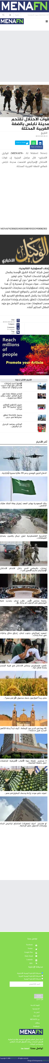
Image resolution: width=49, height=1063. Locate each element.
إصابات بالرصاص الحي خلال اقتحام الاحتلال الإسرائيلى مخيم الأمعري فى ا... (23, 569)
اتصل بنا (36, 1012)
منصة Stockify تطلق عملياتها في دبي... (12, 416)
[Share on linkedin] (40, 143)
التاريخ (44, 133)
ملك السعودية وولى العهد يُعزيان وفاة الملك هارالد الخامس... (23, 505)
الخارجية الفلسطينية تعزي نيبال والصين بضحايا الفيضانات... (23, 537)
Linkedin (30, 959)
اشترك (39, 995)
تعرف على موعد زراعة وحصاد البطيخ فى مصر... (25, 793)
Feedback (36, 1026)
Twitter (30, 948)
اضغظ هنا (25, 1048)
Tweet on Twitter (21, 142)
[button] (10, 15)
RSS (31, 963)
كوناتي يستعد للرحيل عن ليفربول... (12, 425)
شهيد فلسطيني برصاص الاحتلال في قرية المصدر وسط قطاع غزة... (23, 667)
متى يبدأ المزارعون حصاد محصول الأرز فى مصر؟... (25, 698)
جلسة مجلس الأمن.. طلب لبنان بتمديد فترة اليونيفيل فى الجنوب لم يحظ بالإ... (23, 602)
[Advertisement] (24, 56)
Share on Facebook (36, 147)
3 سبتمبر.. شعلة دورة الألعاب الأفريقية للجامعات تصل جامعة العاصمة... (23, 762)
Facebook (29, 944)
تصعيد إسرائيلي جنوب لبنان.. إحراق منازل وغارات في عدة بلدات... (23, 634)
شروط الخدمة (35, 1005)
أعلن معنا (36, 1016)
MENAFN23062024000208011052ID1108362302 (23, 229)
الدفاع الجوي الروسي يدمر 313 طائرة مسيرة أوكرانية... (24, 473)
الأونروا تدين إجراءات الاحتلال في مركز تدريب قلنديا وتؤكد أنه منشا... (11, 385)
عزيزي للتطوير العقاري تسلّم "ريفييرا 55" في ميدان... (12, 407)
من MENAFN (34, 1019)
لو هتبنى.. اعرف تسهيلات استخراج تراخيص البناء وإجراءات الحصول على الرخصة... (23, 825)
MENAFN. (14, 1058)
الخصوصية (35, 1008)
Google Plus (28, 952)
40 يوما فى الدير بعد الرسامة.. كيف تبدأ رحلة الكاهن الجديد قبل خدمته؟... (23, 729)
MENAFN (16, 153)
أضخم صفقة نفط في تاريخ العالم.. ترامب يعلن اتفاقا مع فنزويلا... (11, 396)
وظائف (37, 1023)
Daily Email (29, 956)
